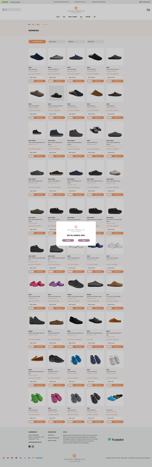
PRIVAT (84, 240)
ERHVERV (68, 240)
